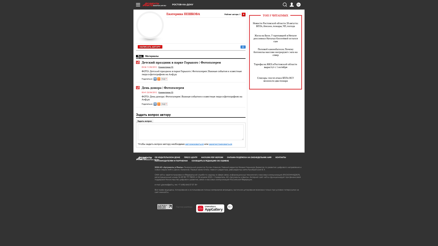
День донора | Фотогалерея (163, 88)
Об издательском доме (167, 157)
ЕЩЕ (164, 79)
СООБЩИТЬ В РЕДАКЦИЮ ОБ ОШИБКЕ (210, 161)
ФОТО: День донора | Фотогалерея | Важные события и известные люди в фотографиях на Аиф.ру (192, 98)
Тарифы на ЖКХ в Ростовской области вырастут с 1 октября (275, 66)
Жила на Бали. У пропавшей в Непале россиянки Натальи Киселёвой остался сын (276, 38)
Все (140, 56)
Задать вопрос (144, 121)
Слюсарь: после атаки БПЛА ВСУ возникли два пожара (275, 79)
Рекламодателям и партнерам (171, 161)
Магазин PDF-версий (212, 157)
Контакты (280, 157)
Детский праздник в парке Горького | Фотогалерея (181, 62)
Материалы (152, 56)
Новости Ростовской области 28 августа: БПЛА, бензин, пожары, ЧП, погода (275, 25)
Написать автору (150, 47)
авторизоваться (194, 144)
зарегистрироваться (220, 144)
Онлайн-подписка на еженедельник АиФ (249, 157)
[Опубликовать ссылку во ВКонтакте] (155, 78)
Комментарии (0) (165, 67)
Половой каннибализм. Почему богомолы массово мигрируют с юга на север (276, 52)
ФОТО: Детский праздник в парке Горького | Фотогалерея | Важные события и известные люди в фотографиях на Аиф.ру (192, 73)
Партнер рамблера (184, 207)
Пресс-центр (190, 157)
